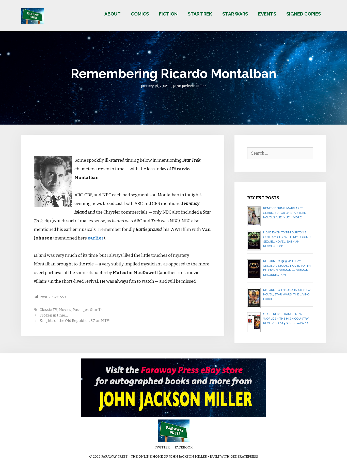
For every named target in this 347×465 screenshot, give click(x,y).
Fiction (168, 14)
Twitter (162, 447)
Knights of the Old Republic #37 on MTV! (75, 320)
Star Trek (200, 14)
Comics (140, 14)
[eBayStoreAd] (173, 416)
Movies (65, 309)
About (112, 14)
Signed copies (303, 14)
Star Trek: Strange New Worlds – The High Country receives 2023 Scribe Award (286, 318)
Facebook (184, 447)
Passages (81, 309)
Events (267, 14)
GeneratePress (244, 456)
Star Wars (235, 14)
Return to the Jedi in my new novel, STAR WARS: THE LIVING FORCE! (287, 294)
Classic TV (48, 309)
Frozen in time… (54, 315)
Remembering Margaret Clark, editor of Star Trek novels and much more (284, 212)
